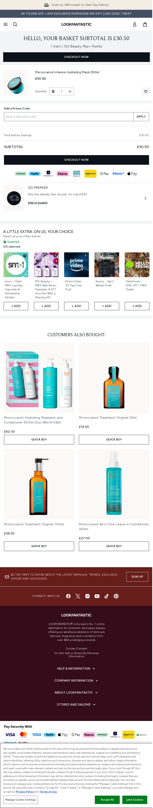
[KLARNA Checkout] (62, 174)
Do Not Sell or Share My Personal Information (76, 655)
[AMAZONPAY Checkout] (90, 174)
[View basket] (145, 24)
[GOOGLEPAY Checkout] (104, 174)
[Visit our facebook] (68, 596)
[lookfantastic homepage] (76, 24)
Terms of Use (48, 791)
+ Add (16, 306)
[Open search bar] (15, 24)
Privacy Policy (25, 791)
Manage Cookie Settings (20, 799)
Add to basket (38, 202)
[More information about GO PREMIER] (145, 198)
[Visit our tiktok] (106, 596)
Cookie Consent (76, 648)
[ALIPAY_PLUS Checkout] (118, 174)
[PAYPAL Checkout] (34, 174)
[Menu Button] (5, 24)
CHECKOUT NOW (76, 57)
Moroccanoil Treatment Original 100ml (34, 524)
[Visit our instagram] (87, 596)
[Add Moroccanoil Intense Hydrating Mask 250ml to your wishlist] (146, 91)
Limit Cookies (134, 799)
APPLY (141, 116)
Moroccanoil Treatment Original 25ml (108, 417)
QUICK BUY (39, 439)
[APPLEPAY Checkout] (132, 174)
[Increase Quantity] (70, 91)
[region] (76, 775)
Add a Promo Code (17, 108)
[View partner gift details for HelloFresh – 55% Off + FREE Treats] (146, 255)
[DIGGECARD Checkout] (76, 174)
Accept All (107, 799)
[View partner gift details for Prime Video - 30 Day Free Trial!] (85, 255)
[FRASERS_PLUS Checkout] (48, 174)
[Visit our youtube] (97, 596)
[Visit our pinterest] (116, 596)
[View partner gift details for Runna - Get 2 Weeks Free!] (115, 255)
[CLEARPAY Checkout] (21, 174)
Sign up (137, 576)
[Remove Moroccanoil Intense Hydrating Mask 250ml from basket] (53, 91)
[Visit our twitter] (78, 596)
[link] (134, 24)
